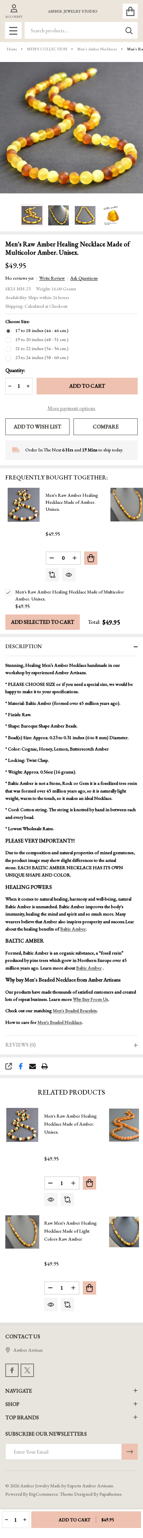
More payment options (71, 408)
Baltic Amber (73, 929)
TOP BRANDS (22, 1417)
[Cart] (130, 11)
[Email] (32, 1066)
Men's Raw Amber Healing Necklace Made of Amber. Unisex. (72, 502)
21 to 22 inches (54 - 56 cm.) (42, 348)
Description (23, 646)
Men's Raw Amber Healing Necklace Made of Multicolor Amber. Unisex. (69, 595)
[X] (27, 1370)
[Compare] (52, 574)
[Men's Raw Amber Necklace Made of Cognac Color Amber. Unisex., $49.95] (126, 1125)
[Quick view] (68, 574)
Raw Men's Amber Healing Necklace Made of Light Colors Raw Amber (70, 1231)
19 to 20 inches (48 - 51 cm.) (42, 339)
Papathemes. (110, 1494)
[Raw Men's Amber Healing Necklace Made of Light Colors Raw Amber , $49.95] (22, 1232)
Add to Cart (87, 385)
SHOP (12, 1404)
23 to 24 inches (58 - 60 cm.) (42, 357)
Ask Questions (84, 278)
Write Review (52, 278)
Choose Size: (17, 321)
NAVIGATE (18, 1390)
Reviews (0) (20, 1044)
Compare (106, 426)
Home (12, 49)
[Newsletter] (130, 1452)
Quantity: (15, 370)
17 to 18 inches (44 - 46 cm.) (42, 330)
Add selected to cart (42, 621)
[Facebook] (20, 1066)
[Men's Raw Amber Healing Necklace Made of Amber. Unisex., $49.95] (22, 1125)
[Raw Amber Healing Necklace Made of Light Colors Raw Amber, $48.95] (126, 1232)
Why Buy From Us (90, 999)
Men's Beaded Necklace (60, 1022)
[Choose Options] (90, 558)
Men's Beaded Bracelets (75, 1011)
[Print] (44, 1066)
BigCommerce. (44, 1494)
